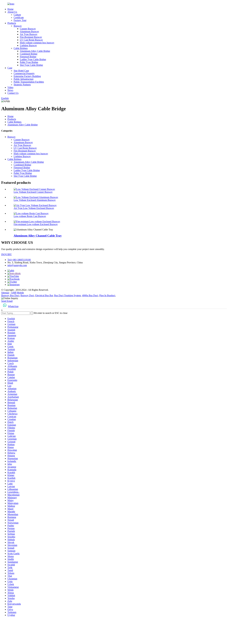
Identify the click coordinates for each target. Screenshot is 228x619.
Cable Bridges (21, 48)
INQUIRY (6, 254)
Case (9, 67)
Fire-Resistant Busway (31, 37)
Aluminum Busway (29, 31)
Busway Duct (27, 295)
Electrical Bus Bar (44, 295)
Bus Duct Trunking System (67, 295)
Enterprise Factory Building (27, 76)
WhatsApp (13, 306)
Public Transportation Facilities (29, 81)
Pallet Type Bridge (29, 62)
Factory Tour (20, 20)
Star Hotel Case (21, 70)
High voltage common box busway (37, 42)
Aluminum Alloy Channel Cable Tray (38, 235)
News (10, 90)
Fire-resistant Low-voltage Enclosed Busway (36, 224)
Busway (18, 26)
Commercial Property (24, 73)
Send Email (7, 301)
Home (10, 9)
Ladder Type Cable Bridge (33, 59)
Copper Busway (28, 28)
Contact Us (12, 93)
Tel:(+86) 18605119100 (19, 259)
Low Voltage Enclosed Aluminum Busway (35, 200)
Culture (17, 14)
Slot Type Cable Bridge (31, 65)
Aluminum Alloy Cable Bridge (35, 51)
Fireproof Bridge (28, 56)
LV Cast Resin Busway (31, 40)
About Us (12, 12)
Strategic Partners (22, 84)
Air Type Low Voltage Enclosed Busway (34, 208)
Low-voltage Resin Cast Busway (30, 216)
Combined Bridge (28, 54)
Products (11, 23)
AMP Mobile (17, 292)
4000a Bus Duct (90, 295)
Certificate (19, 17)
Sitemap (5, 292)
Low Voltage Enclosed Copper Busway (33, 192)
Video (10, 87)
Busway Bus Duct (10, 295)
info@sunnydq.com (17, 265)
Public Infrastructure (24, 79)
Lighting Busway (28, 45)
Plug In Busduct (107, 295)
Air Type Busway (28, 34)
